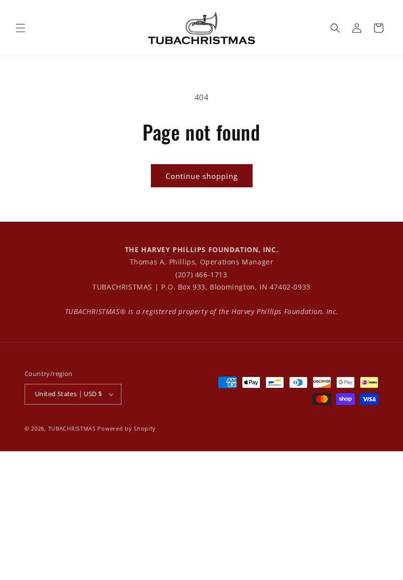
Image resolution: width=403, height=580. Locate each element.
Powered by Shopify (126, 428)
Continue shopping (202, 176)
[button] (20, 28)
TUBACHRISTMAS (72, 428)
